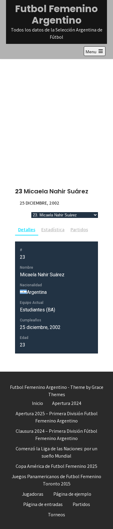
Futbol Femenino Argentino (56, 14)
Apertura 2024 (66, 403)
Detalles (26, 229)
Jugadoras (32, 494)
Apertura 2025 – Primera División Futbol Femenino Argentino (57, 417)
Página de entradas (43, 504)
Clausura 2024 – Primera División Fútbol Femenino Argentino (56, 435)
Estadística (52, 229)
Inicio (37, 403)
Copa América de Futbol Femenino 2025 (56, 466)
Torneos (56, 514)
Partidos (79, 229)
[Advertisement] (56, 119)
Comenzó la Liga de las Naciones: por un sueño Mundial (56, 452)
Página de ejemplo (72, 494)
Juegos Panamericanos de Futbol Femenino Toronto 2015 (56, 480)
